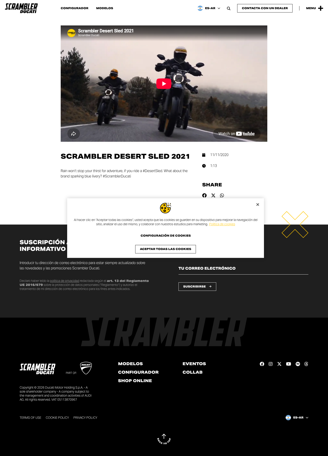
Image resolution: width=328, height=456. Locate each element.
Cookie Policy (57, 418)
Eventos (194, 364)
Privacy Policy (85, 418)
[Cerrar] (258, 204)
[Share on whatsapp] (222, 195)
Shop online (135, 381)
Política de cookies (222, 224)
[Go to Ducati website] (86, 368)
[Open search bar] (228, 8)
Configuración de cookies (166, 235)
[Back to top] (164, 439)
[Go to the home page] (21, 8)
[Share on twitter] (213, 195)
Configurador (74, 8)
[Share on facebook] (204, 195)
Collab (193, 372)
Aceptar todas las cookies (165, 249)
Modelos (104, 8)
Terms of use (30, 418)
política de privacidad (64, 281)
